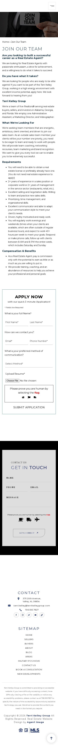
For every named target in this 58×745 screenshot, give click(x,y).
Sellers (29, 639)
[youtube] (35, 614)
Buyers (29, 643)
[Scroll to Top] (51, 738)
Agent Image (35, 722)
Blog (29, 652)
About (29, 648)
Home (29, 635)
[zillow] (29, 614)
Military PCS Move (29, 661)
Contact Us (29, 665)
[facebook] (16, 614)
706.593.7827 (32, 610)
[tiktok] (41, 614)
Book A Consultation (29, 669)
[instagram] (22, 614)
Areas (28, 656)
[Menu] (52, 6)
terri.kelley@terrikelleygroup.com (32, 605)
